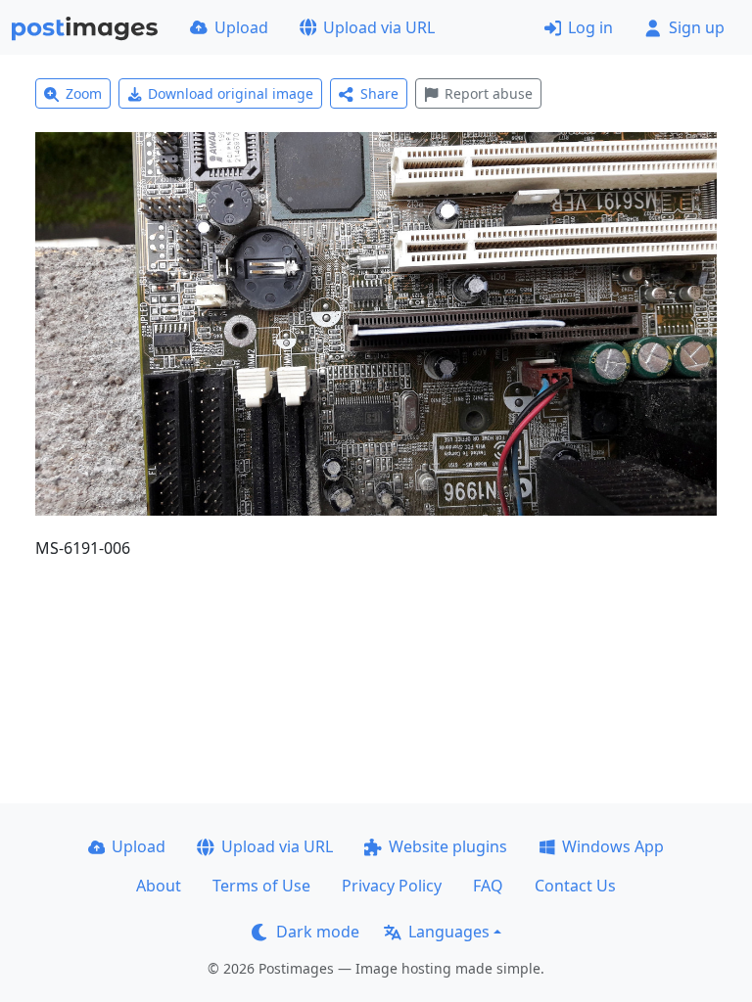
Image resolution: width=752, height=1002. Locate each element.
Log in (590, 27)
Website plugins (448, 846)
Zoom (84, 93)
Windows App (613, 846)
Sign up (697, 27)
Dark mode (317, 931)
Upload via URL (379, 27)
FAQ (488, 885)
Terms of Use (261, 885)
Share (379, 93)
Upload (241, 27)
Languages (449, 931)
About (158, 885)
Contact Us (575, 885)
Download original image (230, 93)
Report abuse (489, 93)
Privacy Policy (392, 885)
